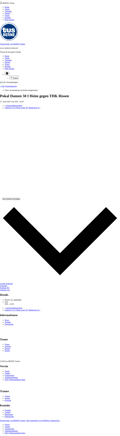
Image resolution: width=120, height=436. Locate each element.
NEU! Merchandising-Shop (15, 380)
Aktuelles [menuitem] (8, 11)
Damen (7, 349)
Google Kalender (6, 284)
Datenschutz (9, 417)
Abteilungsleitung (11, 378)
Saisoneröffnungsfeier (13, 106)
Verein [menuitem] (7, 9)
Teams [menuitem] (7, 16)
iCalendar (3, 286)
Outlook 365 (4, 288)
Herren (7, 351)
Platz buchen (9, 69)
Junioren (8, 346)
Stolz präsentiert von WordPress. (38, 421)
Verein (7, 58)
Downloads (9, 324)
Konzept (8, 400)
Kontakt (8, 67)
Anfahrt (7, 412)
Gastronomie (9, 375)
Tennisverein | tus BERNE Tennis (12, 44)
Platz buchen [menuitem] (9, 20)
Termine (8, 322)
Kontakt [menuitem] (8, 18)
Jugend (7, 62)
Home (7, 56)
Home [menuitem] (7, 7)
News (7, 320)
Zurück (15, 78)
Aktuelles (8, 60)
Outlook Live (5, 290)
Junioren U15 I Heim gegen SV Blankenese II (22, 108)
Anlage (7, 373)
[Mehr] (7, 74)
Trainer (7, 396)
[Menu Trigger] (1, 1)
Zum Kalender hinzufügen (11, 199)
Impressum (9, 414)
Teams (7, 64)
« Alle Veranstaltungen (8, 86)
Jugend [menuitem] (7, 13)
